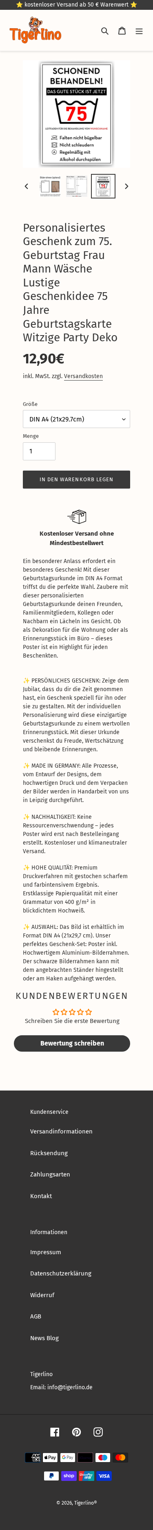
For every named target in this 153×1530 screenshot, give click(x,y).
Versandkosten (83, 376)
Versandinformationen (61, 1131)
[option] (50, 186)
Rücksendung (49, 1153)
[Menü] (139, 30)
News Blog (44, 1338)
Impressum (45, 1252)
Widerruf (42, 1295)
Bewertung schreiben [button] (72, 1043)
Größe (30, 404)
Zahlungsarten (50, 1174)
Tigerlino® (85, 1503)
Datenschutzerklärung (60, 1273)
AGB (35, 1316)
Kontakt (41, 1196)
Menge (31, 436)
